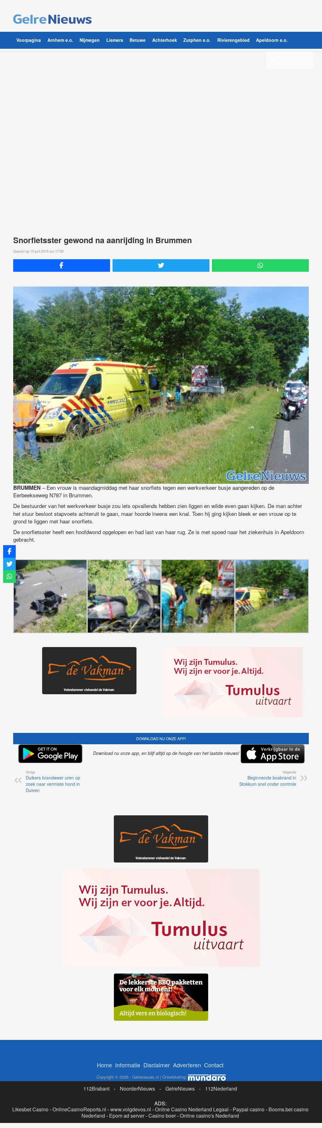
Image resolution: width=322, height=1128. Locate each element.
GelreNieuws (180, 1088)
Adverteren (187, 1065)
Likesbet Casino (30, 1109)
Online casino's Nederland (209, 1115)
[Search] (274, 60)
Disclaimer (156, 1065)
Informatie (127, 1065)
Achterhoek (164, 40)
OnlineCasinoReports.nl (79, 1109)
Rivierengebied (233, 40)
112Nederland (221, 1088)
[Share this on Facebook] (61, 265)
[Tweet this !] (161, 265)
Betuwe (138, 40)
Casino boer (162, 1115)
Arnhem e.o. (60, 40)
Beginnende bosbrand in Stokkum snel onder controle (267, 778)
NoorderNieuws (137, 1088)
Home (104, 1065)
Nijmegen (90, 40)
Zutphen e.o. (197, 40)
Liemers (114, 40)
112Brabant (96, 1088)
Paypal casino (248, 1109)
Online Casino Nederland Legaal (192, 1109)
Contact (214, 1065)
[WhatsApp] (260, 265)
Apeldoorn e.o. (272, 40)
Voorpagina (28, 40)
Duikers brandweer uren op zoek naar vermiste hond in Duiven (53, 781)
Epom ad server (126, 1115)
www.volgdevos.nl (130, 1109)
